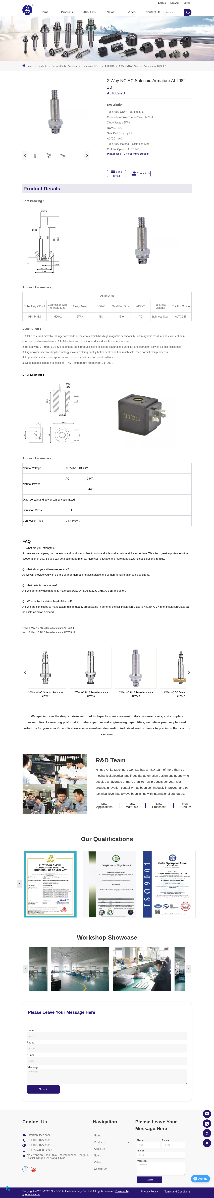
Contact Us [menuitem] (152, 12)
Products (42, 66)
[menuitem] (67, 12)
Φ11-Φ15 (110, 66)
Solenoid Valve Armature (65, 66)
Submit (43, 1089)
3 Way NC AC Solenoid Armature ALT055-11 (52, 632)
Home (30, 66)
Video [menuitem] (132, 12)
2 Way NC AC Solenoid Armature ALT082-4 (51, 628)
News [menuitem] (110, 12)
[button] (67, 12)
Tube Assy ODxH (91, 66)
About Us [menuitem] (89, 12)
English (162, 3)
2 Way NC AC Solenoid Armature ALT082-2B (142, 66)
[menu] (99, 12)
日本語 (187, 3)
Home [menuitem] (44, 12)
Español (174, 3)
